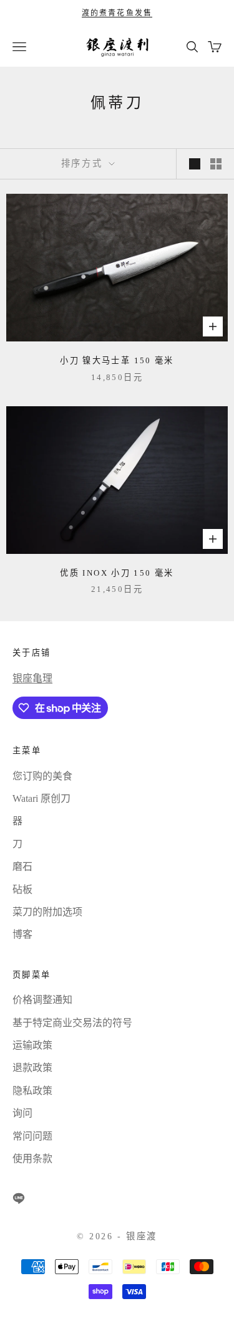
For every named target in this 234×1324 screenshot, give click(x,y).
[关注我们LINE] (18, 1198)
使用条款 (32, 1158)
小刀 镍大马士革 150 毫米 (117, 360)
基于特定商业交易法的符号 (72, 1022)
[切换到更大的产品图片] (194, 164)
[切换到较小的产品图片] (216, 164)
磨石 (22, 866)
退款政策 (32, 1067)
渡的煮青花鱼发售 (117, 13)
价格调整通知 (42, 999)
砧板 (22, 889)
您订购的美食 (42, 776)
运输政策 (32, 1045)
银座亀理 (32, 678)
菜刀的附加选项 (47, 912)
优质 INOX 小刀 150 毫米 (116, 573)
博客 (22, 934)
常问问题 (32, 1136)
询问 (22, 1113)
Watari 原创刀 (41, 798)
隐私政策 (32, 1090)
